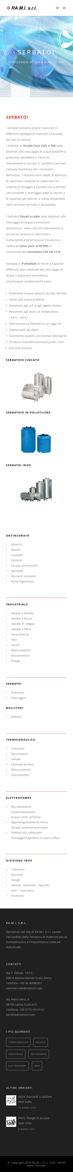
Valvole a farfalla (22, 613)
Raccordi (17, 875)
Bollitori (16, 717)
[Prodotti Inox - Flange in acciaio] (11, 1122)
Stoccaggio (18, 698)
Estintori (17, 560)
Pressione (17, 692)
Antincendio (39, 1054)
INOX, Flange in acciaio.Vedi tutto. (34, 1120)
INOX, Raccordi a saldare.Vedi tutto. (35, 1099)
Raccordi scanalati (23, 576)
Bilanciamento (21, 650)
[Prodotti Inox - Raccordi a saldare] (11, 1100)
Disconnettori (20, 655)
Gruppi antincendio (24, 565)
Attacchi (16, 544)
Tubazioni (18, 748)
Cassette (17, 555)
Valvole (16, 759)
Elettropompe (17, 1065)
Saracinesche (20, 634)
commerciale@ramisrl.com (24, 988)
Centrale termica (22, 764)
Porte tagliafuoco (22, 581)
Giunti (15, 645)
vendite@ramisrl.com (20, 1015)
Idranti (15, 550)
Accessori (17, 896)
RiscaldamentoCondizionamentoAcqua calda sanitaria (26, 812)
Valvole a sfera (21, 629)
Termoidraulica (18, 1042)
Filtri (14, 640)
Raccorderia (19, 754)
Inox (37, 1065)
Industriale (15, 1054)
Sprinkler (17, 571)
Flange (15, 661)
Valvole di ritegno (23, 624)
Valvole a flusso (21, 618)
